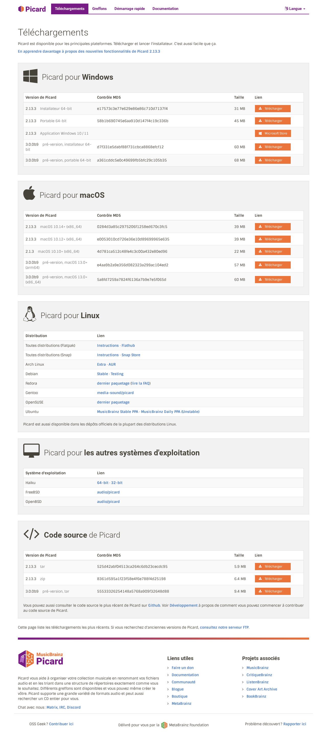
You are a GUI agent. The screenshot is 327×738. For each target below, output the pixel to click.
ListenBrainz (257, 682)
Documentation (165, 8)
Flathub (128, 345)
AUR (112, 364)
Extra (101, 364)
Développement (183, 605)
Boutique (180, 696)
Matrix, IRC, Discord (63, 707)
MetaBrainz (181, 703)
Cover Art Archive (262, 689)
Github (154, 605)
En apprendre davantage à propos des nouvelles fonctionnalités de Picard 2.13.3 (89, 51)
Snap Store (131, 355)
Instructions (108, 345)
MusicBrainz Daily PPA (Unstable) (170, 411)
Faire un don (183, 667)
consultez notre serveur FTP (224, 627)
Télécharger (272, 109)
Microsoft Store (274, 133)
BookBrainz (256, 696)
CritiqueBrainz (259, 675)
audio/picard (108, 492)
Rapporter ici (294, 724)
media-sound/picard (115, 392)
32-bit (116, 482)
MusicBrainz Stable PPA (117, 411)
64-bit (102, 482)
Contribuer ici (61, 724)
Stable (102, 374)
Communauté (183, 682)
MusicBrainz (257, 667)
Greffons (99, 8)
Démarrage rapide (129, 8)
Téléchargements (70, 8)
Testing (117, 374)
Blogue (178, 689)
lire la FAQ (140, 383)
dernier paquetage (113, 383)
